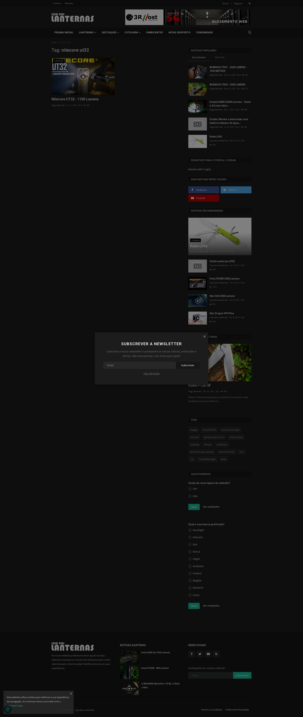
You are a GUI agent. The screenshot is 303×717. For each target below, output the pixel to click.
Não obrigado (152, 373)
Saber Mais (17, 705)
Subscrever (187, 365)
